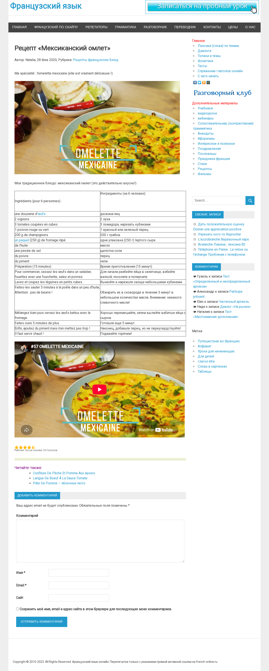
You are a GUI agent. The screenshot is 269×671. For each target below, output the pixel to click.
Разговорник (155, 27)
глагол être (206, 361)
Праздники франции (214, 159)
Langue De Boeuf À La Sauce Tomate (60, 478)
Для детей (206, 356)
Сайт (19, 598)
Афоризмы (206, 139)
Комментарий (27, 516)
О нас (250, 27)
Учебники (205, 108)
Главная (19, 27)
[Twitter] (199, 81)
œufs (42, 214)
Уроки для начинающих (216, 351)
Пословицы (207, 154)
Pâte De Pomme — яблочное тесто (59, 483)
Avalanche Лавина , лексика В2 (221, 244)
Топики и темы (209, 56)
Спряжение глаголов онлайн (220, 71)
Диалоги (204, 51)
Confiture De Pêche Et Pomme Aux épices (64, 473)
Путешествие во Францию (219, 341)
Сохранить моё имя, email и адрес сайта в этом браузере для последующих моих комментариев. (96, 609)
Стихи (202, 164)
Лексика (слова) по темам (218, 46)
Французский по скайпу (56, 27)
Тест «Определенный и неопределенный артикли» (221, 281)
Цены (233, 27)
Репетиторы (96, 27)
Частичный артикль (234, 302)
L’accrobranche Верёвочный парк (223, 239)
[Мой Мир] (208, 81)
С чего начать (208, 76)
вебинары (206, 118)
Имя (20, 573)
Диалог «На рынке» (235, 307)
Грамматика (125, 27)
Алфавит (204, 346)
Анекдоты (206, 134)
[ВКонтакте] (195, 81)
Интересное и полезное (216, 144)
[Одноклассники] (204, 81)
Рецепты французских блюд (95, 60)
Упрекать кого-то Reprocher (220, 234)
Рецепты (205, 169)
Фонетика (205, 61)
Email (21, 585)
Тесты (202, 66)
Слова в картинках (212, 366)
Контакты (212, 27)
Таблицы (205, 371)
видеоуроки (207, 113)
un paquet (22, 240)
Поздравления (209, 149)
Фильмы (204, 174)
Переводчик (185, 27)
